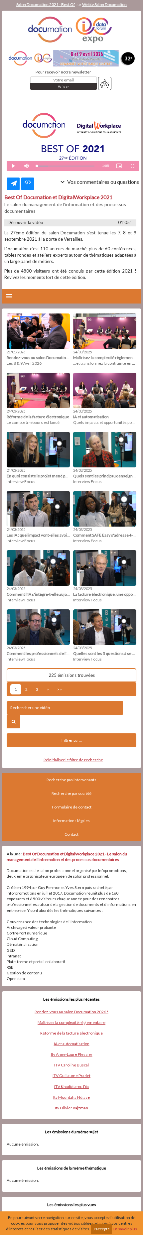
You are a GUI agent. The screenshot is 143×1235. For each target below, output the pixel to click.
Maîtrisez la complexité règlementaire (71, 1022)
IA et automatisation (71, 1043)
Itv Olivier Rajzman (71, 1107)
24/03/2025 (82, 352)
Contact (71, 834)
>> (59, 689)
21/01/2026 (16, 352)
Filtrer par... (72, 740)
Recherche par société (71, 793)
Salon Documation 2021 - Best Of (45, 4)
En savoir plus (125, 1228)
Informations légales (71, 820)
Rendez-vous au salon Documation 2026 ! (71, 1011)
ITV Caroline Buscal (71, 1064)
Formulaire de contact (71, 806)
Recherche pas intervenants (71, 779)
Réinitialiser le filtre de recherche (73, 759)
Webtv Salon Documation (104, 4)
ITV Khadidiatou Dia (71, 1086)
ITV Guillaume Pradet (71, 1075)
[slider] (65, 166)
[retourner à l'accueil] (71, 30)
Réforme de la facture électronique (71, 1033)
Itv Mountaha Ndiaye (71, 1097)
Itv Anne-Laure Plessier (71, 1054)
